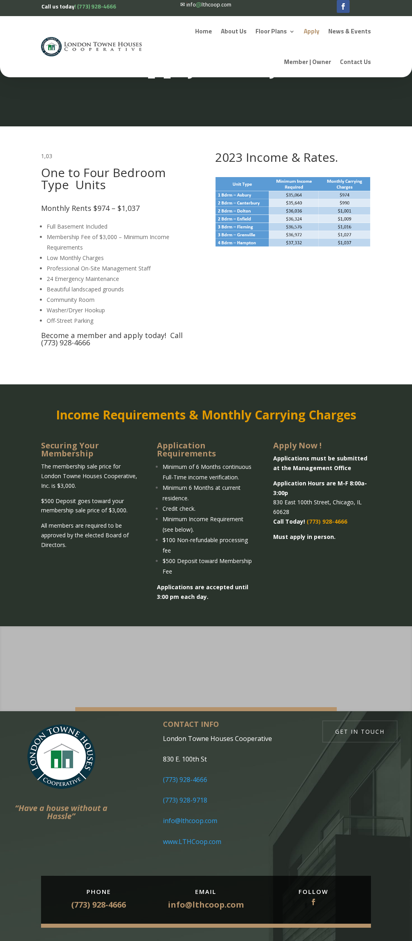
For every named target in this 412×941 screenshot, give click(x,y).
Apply (311, 31)
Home (203, 31)
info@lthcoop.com (190, 820)
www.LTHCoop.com (192, 841)
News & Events (349, 31)
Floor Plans (271, 31)
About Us (234, 31)
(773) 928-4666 (185, 779)
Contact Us (355, 62)
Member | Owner (307, 62)
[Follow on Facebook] (343, 6)
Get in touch (360, 731)
